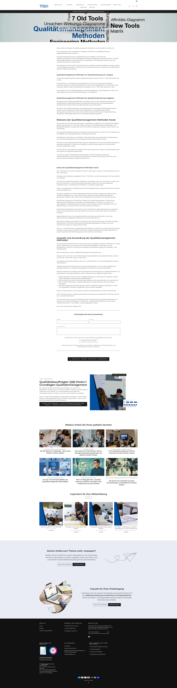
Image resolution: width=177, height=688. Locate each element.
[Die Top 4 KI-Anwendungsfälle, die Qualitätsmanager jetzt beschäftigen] (55, 467)
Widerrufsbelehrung (69, 654)
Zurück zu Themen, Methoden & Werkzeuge (89, 359)
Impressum (67, 646)
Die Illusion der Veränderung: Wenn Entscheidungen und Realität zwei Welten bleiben (122, 483)
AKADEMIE (80, 4)
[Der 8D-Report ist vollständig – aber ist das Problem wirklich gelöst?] (55, 438)
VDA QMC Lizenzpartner (45, 657)
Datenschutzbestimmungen (84, 346)
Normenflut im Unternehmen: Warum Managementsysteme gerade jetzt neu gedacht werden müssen (88, 453)
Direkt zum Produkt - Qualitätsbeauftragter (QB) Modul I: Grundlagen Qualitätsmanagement (63, 404)
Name (59, 319)
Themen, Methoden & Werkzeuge (91, 23)
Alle (88, 497)
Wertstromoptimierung (90, 113)
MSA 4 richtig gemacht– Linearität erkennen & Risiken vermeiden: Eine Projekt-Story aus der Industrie (88, 481)
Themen (69, 4)
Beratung (58, 4)
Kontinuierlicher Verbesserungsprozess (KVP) (116, 477)
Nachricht (61, 326)
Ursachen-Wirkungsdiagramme (96, 85)
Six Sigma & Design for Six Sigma (88, 477)
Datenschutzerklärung (70, 648)
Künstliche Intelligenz (49, 449)
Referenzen (106, 4)
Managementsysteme (88, 449)
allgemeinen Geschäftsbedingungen (103, 345)
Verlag (92, 7)
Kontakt (83, 7)
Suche (41, 626)
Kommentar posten (88, 341)
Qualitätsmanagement (88, 25)
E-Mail (91, 319)
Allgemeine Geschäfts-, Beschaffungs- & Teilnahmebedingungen (74, 651)
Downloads (93, 4)
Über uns (117, 4)
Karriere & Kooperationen (45, 630)
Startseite (79, 23)
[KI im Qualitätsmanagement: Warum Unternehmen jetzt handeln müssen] (122, 438)
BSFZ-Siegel (45, 664)
